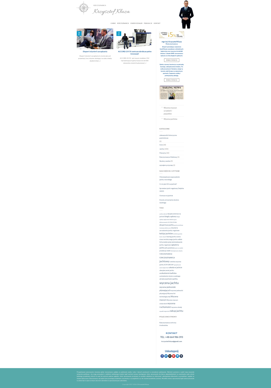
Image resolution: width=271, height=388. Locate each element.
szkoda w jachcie (175, 267)
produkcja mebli (164, 251)
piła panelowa (170, 248)
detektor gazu (173, 219)
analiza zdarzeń (163, 214)
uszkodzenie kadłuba (167, 273)
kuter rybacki (162, 236)
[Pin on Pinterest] (173, 356)
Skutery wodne (164, 161)
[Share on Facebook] (162, 356)
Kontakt (157, 23)
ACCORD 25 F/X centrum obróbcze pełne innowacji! (134, 52)
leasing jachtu (171, 237)
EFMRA (175, 222)
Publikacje (148, 23)
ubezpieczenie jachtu (166, 270)
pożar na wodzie (179, 248)
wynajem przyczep (166, 165)
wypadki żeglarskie (164, 311)
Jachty (161, 149)
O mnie (113, 23)
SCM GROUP (168, 265)
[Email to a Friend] (170, 356)
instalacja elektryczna (165, 228)
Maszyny (162, 153)
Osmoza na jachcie (166, 195)
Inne (161, 145)
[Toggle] (162, 107)
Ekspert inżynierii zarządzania (95, 51)
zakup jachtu (176, 310)
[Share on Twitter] (166, 356)
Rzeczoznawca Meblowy (168, 157)
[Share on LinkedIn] (177, 356)
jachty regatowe (173, 230)
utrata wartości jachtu (168, 279)
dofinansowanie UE (164, 222)
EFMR (171, 222)
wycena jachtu (169, 283)
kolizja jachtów (166, 233)
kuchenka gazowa (177, 233)
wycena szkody (176, 307)
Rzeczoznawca (123, 23)
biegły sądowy (170, 216)
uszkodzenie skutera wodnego (169, 276)
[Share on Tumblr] (181, 356)
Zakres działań (136, 23)
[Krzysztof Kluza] (83, 8)
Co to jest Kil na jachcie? (168, 184)
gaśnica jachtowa (178, 225)
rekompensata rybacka (177, 251)
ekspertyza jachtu (166, 225)
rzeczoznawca (165, 253)
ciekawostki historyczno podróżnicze (168, 136)
